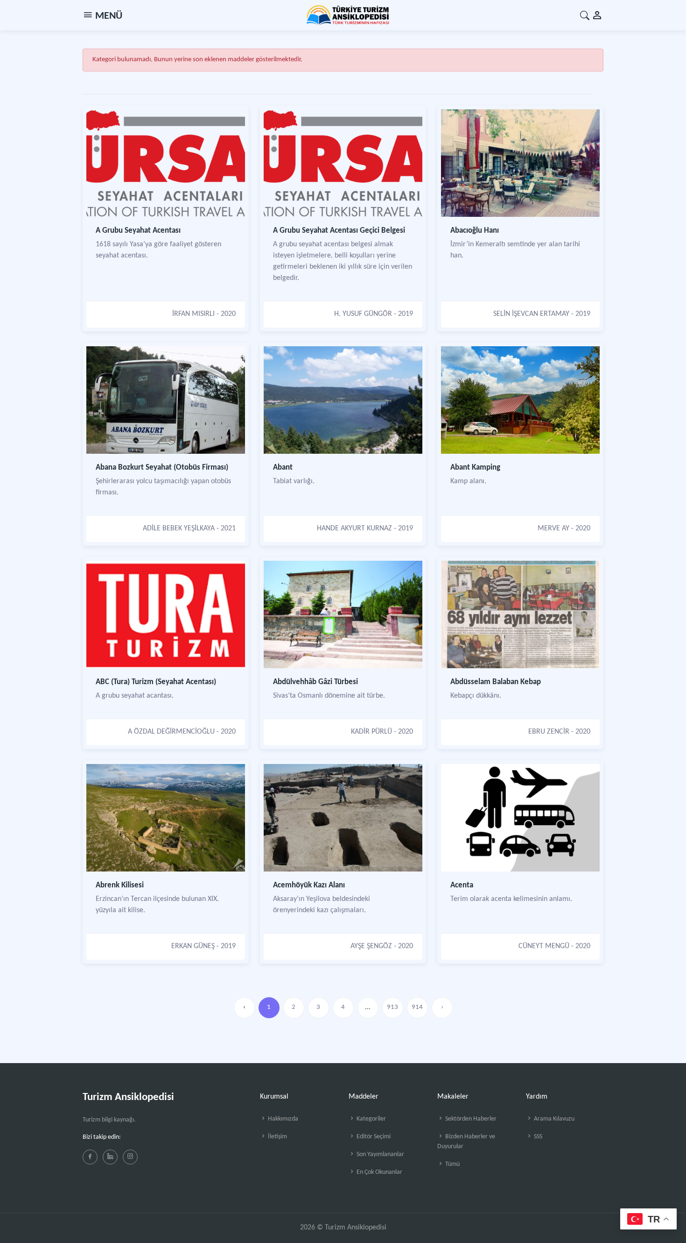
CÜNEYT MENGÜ (543, 946)
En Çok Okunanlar (378, 1172)
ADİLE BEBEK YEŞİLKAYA (179, 528)
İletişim (276, 1136)
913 (392, 1007)
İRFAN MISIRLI (193, 314)
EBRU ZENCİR (548, 732)
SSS (537, 1136)
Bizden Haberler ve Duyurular (466, 1141)
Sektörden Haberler (470, 1118)
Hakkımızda (282, 1118)
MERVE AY (553, 528)
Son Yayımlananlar (379, 1154)
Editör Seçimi (373, 1136)
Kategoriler (370, 1118)
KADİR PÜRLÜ (371, 732)
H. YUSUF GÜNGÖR (363, 314)
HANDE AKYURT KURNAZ (354, 528)
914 (417, 1007)
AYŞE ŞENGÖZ (371, 946)
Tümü (452, 1164)
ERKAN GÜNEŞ (193, 946)
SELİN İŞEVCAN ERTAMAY (531, 314)
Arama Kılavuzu (553, 1118)
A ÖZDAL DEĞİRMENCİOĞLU (171, 732)
